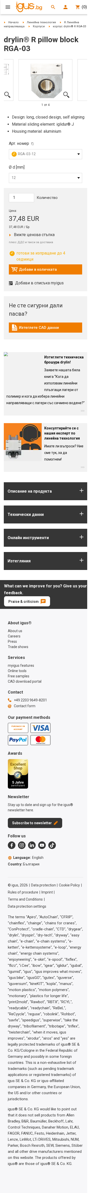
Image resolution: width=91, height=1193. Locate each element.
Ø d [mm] (17, 167)
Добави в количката (34, 270)
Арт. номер (19, 143)
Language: (28, 858)
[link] (45, 329)
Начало (13, 22)
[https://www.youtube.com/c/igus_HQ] (42, 845)
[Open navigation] (8, 7)
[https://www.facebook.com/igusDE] (11, 845)
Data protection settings (27, 906)
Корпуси (39, 26)
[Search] (53, 7)
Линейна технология (41, 22)
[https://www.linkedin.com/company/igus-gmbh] (32, 845)
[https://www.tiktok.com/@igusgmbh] (52, 845)
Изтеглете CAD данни (35, 328)
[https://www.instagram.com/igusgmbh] (22, 845)
